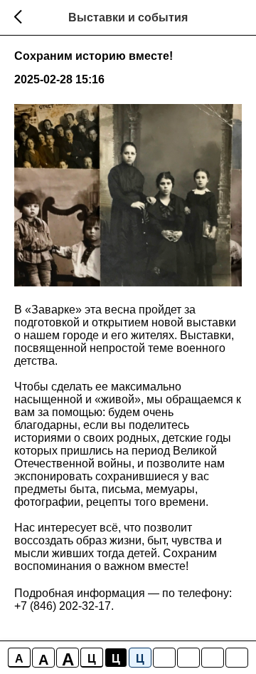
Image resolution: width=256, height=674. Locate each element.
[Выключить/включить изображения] (164, 658)
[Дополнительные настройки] (212, 658)
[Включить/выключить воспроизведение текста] (188, 658)
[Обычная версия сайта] (236, 658)
